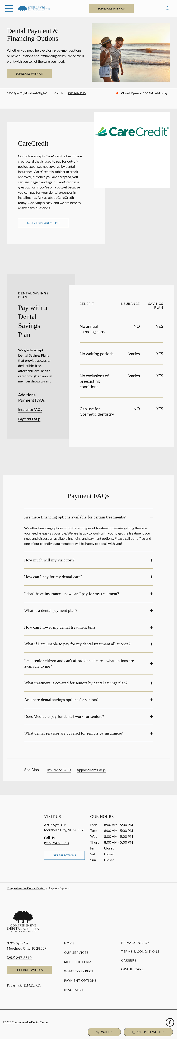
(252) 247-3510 (76, 93)
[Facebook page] (170, 1022)
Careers (129, 960)
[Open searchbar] (168, 8)
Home (69, 943)
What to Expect (79, 971)
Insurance (74, 990)
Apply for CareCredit (43, 223)
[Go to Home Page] (34, 8)
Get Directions (64, 855)
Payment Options (80, 980)
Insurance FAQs (30, 409)
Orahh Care (132, 969)
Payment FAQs (29, 419)
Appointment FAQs (91, 770)
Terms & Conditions (140, 951)
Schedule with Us (111, 8)
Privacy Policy (135, 943)
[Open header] (9, 8)
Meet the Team (78, 962)
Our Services (76, 952)
